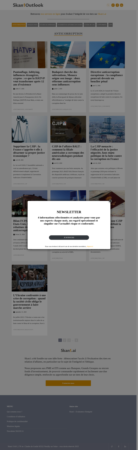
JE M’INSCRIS (69, 237)
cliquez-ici (90, 246)
